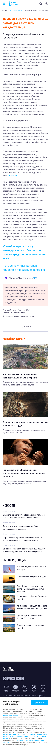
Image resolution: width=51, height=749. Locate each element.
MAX (35, 278)
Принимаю (39, 702)
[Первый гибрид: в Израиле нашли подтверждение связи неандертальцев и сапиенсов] (25, 452)
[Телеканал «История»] (34, 688)
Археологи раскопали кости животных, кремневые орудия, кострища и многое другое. (25, 383)
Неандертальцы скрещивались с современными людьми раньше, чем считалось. (24, 482)
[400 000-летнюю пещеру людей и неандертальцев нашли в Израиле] (25, 356)
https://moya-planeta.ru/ (12, 716)
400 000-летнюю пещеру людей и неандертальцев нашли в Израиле (20, 376)
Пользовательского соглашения (15, 734)
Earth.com (13, 175)
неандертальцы (12, 316)
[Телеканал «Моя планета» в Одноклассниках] (9, 678)
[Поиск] (41, 3)
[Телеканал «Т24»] (43, 688)
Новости (9, 505)
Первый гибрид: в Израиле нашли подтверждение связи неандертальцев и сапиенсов (24, 473)
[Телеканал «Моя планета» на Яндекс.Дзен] (5, 678)
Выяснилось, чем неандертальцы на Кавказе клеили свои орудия (25, 424)
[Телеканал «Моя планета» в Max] (22, 678)
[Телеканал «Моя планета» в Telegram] (18, 678)
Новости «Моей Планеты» (36, 10)
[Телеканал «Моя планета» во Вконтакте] (13, 678)
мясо (32, 316)
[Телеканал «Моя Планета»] (13, 3)
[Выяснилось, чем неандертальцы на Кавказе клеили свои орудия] (25, 404)
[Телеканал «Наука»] (6, 688)
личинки (24, 316)
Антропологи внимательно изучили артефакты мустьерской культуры (24, 431)
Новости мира (16, 10)
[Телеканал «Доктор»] (25, 688)
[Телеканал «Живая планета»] (15, 688)
